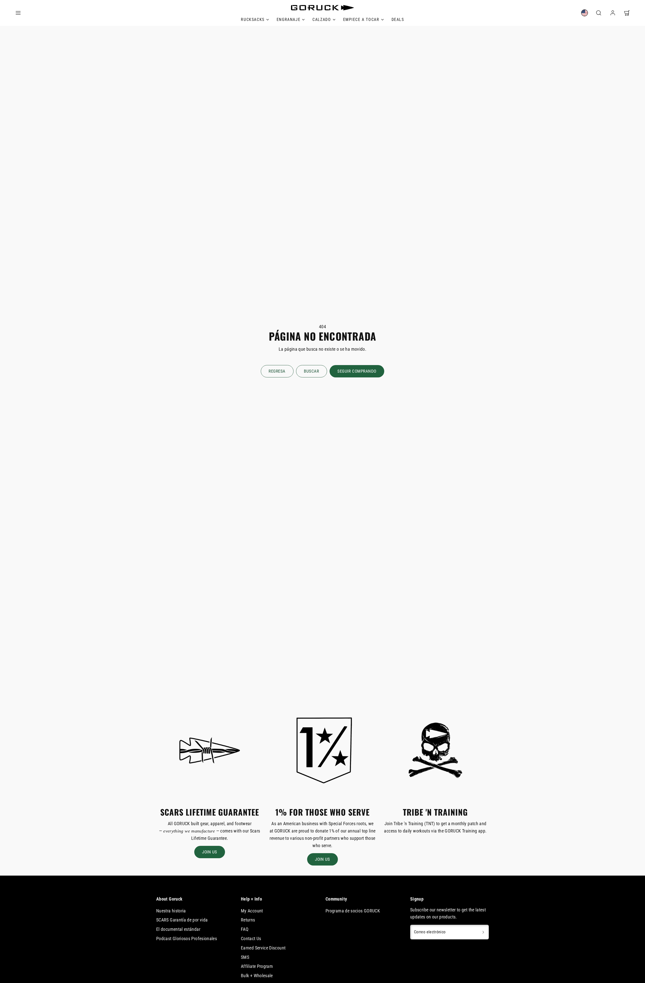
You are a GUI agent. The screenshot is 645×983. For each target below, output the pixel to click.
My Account (252, 910)
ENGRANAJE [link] (288, 19)
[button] (18, 13)
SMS (245, 957)
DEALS (398, 19)
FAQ (244, 929)
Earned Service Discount (263, 947)
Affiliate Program (257, 966)
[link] (584, 13)
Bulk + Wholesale (257, 975)
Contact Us (251, 938)
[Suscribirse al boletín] (483, 932)
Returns (248, 919)
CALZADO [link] (321, 19)
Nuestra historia (171, 910)
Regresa (277, 371)
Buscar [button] (311, 371)
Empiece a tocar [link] (361, 19)
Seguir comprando (356, 371)
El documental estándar (178, 929)
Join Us (209, 851)
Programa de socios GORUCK (353, 910)
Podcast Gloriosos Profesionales (186, 938)
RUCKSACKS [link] (252, 19)
